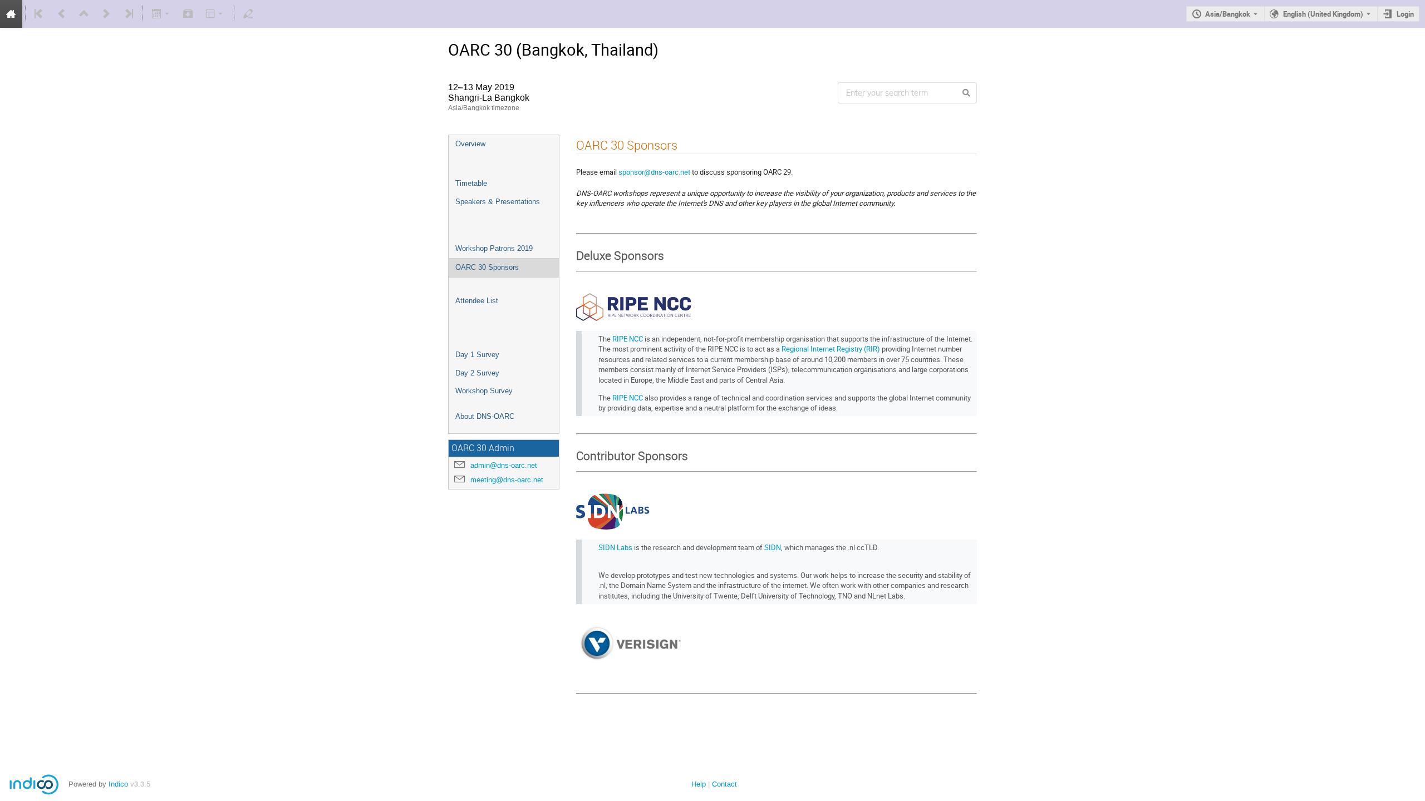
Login (1405, 14)
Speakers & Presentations (497, 201)
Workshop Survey (484, 391)
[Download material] (188, 14)
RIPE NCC (627, 339)
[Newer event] (106, 14)
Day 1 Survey (477, 354)
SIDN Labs (615, 547)
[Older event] (62, 14)
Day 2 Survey (477, 373)
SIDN (772, 547)
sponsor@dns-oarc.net (654, 172)
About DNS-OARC (484, 416)
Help (698, 784)
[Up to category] (84, 14)
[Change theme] (215, 14)
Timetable (471, 183)
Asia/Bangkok (1227, 14)
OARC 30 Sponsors (487, 267)
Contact (724, 784)
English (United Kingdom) (1323, 14)
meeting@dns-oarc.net (506, 479)
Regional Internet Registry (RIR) (831, 349)
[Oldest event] (39, 14)
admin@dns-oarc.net (503, 465)
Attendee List (476, 300)
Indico (118, 784)
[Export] (161, 14)
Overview (470, 144)
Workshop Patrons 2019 (494, 248)
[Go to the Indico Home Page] (11, 14)
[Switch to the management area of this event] (248, 14)
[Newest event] (128, 14)
